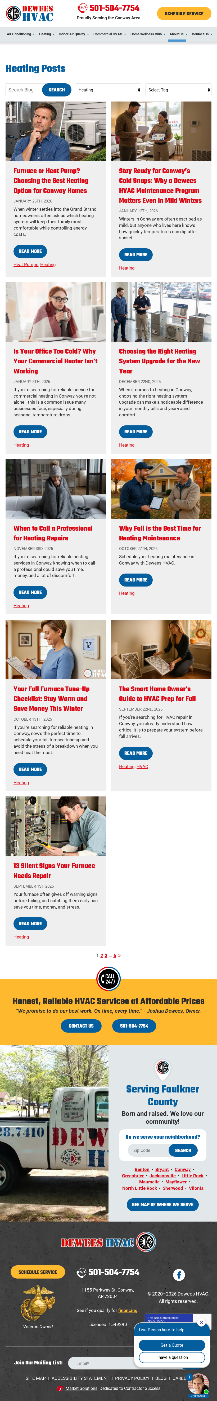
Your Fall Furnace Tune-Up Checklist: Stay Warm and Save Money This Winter (51, 699)
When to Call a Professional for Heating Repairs (53, 533)
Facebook (179, 1275)
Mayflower (176, 1181)
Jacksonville (163, 1175)
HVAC (142, 766)
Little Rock (193, 1175)
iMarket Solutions (81, 1388)
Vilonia (196, 1188)
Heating (48, 264)
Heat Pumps (25, 264)
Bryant (162, 1169)
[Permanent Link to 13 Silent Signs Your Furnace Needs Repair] (56, 826)
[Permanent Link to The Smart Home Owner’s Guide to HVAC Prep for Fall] (161, 649)
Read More (30, 251)
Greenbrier (133, 1175)
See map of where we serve (162, 1205)
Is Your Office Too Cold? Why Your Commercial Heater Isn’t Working (55, 361)
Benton (142, 1169)
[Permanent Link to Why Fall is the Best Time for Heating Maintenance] (161, 489)
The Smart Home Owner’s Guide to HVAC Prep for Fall (157, 694)
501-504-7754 (114, 8)
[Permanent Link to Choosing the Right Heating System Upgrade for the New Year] (161, 312)
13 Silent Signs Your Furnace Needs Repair (54, 871)
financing (128, 1310)
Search (57, 90)
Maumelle (149, 1181)
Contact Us (81, 1026)
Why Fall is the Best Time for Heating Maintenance (160, 533)
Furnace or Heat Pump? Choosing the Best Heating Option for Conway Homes (50, 181)
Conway (183, 1169)
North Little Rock (139, 1188)
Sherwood (173, 1188)
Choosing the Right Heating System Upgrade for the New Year (159, 361)
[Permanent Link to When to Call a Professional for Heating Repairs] (56, 489)
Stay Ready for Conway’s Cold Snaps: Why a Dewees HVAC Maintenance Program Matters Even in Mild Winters (160, 186)
